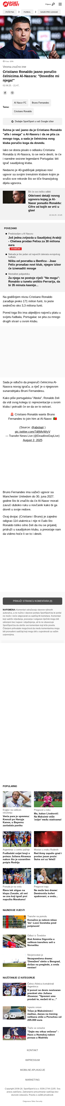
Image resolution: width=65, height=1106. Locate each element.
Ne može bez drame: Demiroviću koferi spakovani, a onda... (46, 893)
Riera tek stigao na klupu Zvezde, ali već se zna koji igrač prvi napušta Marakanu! (15, 895)
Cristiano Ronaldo (23, 111)
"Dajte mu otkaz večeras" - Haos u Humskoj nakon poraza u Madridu (43, 1034)
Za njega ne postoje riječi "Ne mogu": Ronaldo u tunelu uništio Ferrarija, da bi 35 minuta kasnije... (34, 280)
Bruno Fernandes (40, 102)
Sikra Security (36, 1101)
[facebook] (5, 92)
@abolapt (37, 427)
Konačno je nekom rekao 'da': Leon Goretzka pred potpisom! (42, 923)
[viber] (12, 92)
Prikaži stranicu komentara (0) (32, 601)
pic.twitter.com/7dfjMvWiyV (32, 431)
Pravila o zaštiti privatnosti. (41, 1095)
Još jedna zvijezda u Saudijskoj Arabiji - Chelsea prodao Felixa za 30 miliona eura (34, 242)
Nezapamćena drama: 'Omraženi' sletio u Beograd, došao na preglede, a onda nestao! (43, 963)
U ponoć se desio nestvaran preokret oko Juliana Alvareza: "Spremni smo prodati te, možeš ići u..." (44, 995)
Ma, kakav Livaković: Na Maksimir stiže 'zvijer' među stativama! (48, 816)
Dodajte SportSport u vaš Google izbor (34, 121)
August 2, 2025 (32, 440)
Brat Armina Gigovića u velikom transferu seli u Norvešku (41, 942)
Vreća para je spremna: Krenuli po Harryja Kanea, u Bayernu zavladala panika (16, 821)
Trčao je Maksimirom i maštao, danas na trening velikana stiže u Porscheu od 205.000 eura (44, 1015)
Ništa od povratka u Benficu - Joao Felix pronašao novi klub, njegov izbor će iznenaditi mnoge (34, 261)
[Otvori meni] (58, 4)
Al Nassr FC (20, 102)
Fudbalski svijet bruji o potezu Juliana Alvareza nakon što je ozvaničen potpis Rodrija (17, 858)
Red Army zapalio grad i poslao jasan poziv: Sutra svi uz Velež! (48, 856)
